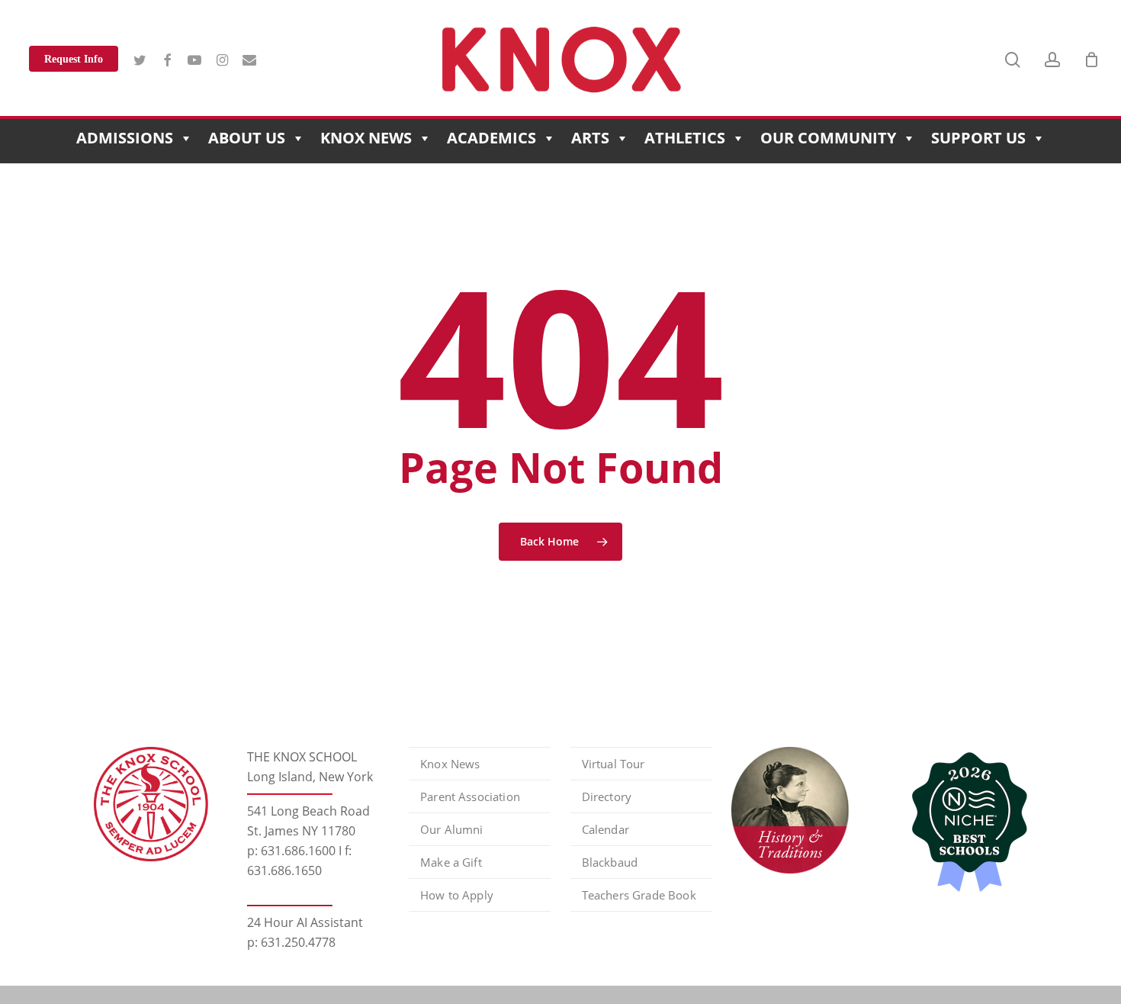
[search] (1013, 60)
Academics (491, 137)
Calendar (605, 829)
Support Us (978, 137)
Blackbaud (610, 862)
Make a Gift (451, 862)
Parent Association (470, 796)
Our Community (828, 137)
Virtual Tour (613, 763)
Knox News (366, 137)
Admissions (124, 137)
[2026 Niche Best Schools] (964, 823)
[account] (1052, 60)
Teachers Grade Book (639, 895)
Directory (606, 796)
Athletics (684, 137)
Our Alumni (451, 829)
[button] (1092, 8)
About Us (246, 137)
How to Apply (456, 895)
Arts (590, 137)
